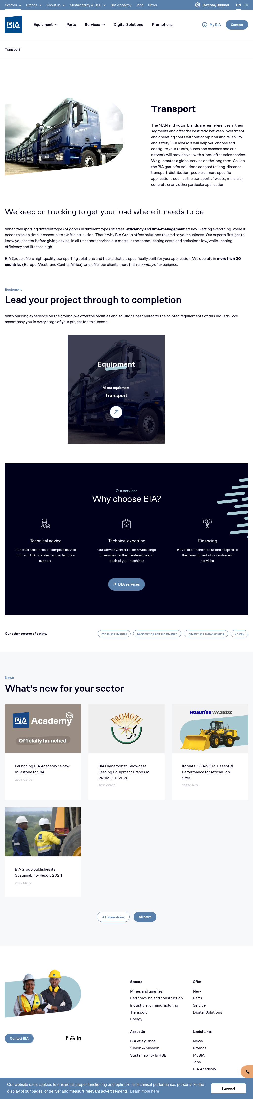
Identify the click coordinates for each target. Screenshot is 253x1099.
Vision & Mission (144, 1048)
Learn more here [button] (144, 1091)
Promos (200, 1048)
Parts (71, 24)
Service (199, 1005)
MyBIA (199, 1055)
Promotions (162, 24)
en (238, 5)
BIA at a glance (142, 1041)
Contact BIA (19, 1038)
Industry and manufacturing (206, 633)
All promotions (113, 917)
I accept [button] (228, 1088)
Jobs (139, 5)
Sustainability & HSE (148, 1055)
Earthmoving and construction (157, 633)
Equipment (43, 24)
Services (92, 24)
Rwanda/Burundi (216, 5)
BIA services (129, 584)
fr (246, 5)
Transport (12, 49)
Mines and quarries (114, 633)
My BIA (215, 24)
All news (145, 917)
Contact (237, 24)
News (152, 5)
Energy (239, 633)
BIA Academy (121, 5)
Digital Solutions (128, 24)
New (197, 991)
